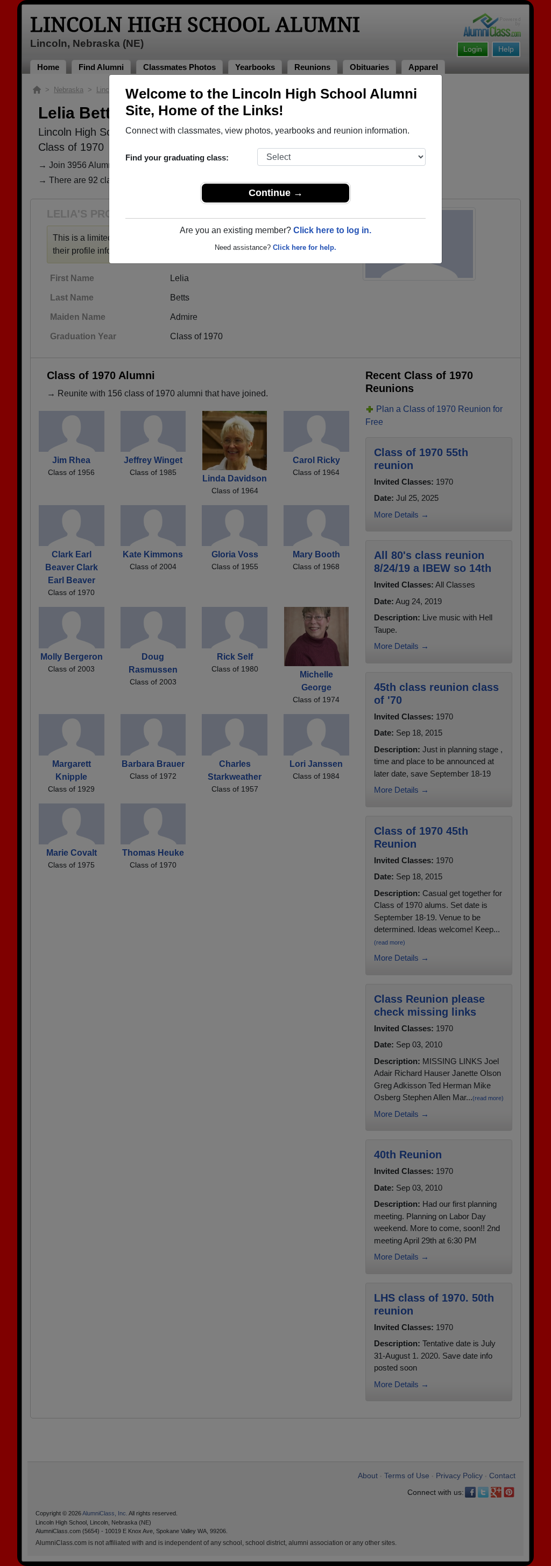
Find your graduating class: (177, 157)
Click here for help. (304, 247)
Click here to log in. (332, 230)
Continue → (276, 192)
